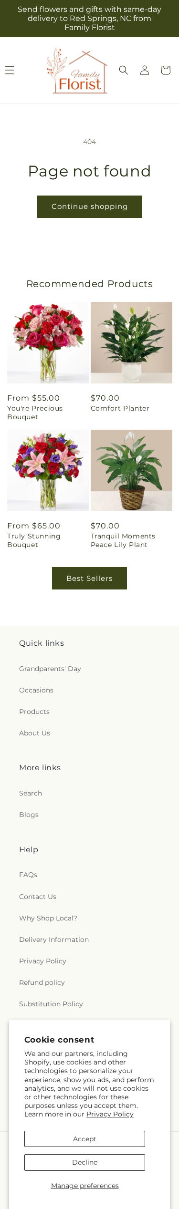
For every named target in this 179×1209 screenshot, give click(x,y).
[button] (123, 70)
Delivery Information (54, 939)
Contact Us (37, 896)
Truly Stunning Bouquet (34, 540)
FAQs (28, 874)
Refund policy (42, 982)
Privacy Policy (110, 1114)
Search (30, 793)
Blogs (29, 814)
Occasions (36, 690)
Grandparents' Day (50, 668)
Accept (84, 1139)
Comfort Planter (120, 408)
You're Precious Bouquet (35, 412)
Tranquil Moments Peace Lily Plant (123, 540)
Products (34, 711)
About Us (34, 733)
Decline (84, 1162)
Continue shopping (90, 206)
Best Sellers (89, 578)
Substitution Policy (51, 1004)
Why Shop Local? (48, 918)
